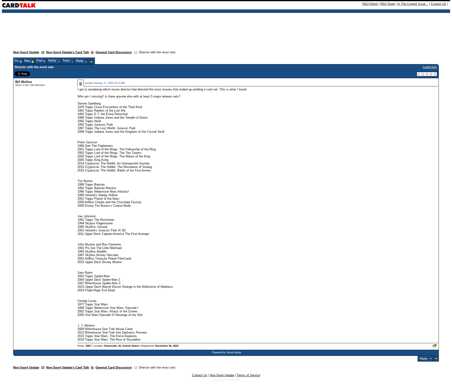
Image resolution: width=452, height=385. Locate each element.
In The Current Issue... (412, 4)
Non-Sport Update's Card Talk (67, 52)
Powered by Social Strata (226, 352)
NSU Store (387, 4)
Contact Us (438, 4)
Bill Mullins (23, 82)
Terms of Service (248, 375)
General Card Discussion (114, 52)
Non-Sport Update (26, 52)
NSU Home (370, 4)
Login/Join (430, 67)
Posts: (84, 345)
